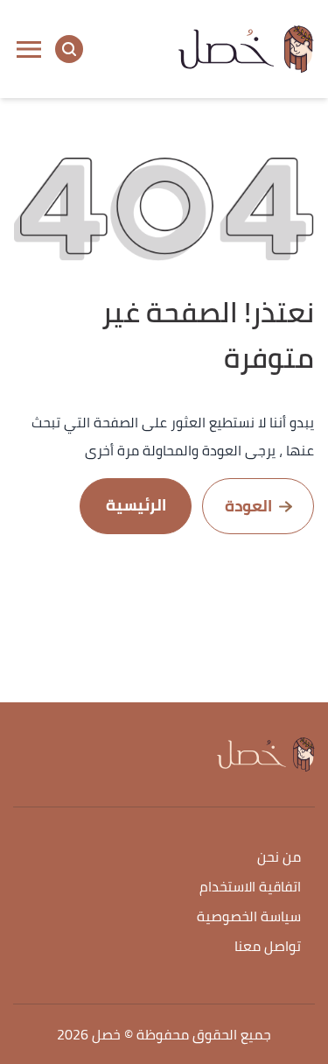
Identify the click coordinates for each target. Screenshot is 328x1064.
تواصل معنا (267, 947)
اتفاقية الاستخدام (250, 887)
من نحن (279, 858)
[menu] (29, 49)
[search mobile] (69, 49)
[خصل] (246, 49)
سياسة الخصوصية (249, 917)
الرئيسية (136, 504)
